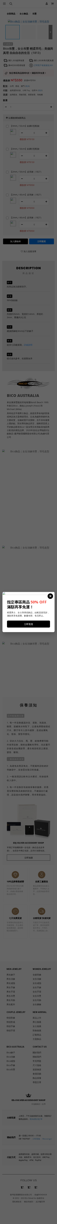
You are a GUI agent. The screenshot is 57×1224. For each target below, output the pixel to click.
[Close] (50, 596)
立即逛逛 (28, 624)
